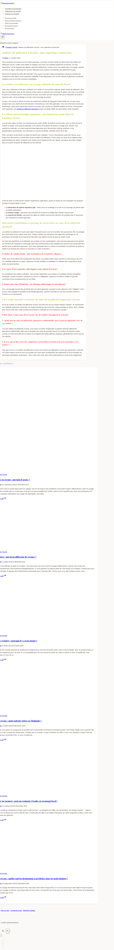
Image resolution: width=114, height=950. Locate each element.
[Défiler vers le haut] (3, 931)
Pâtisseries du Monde (13, 11)
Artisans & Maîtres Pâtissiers (13, 20)
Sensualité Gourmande (11, 26)
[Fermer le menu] (1, 935)
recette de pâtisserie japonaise (27, 109)
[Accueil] (3, 47)
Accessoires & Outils (10, 18)
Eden (6, 58)
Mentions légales (29, 910)
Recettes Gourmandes (13, 9)
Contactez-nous (16, 910)
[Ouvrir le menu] (3, 37)
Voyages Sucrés (9, 28)
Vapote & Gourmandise (11, 23)
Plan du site (5, 910)
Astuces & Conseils (12, 14)
